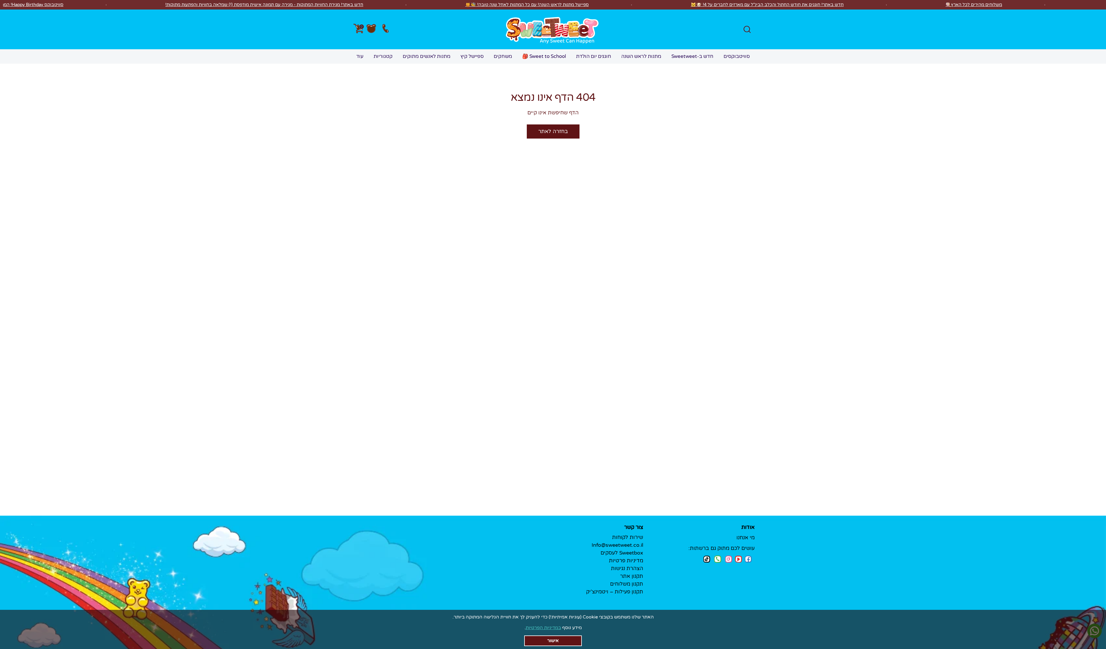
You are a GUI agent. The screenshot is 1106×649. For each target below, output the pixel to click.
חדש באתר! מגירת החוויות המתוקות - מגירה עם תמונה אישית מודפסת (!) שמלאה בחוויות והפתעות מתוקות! (264, 4)
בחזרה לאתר (553, 131)
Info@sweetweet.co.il (617, 545)
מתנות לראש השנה (641, 56)
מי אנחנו (745, 537)
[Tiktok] (706, 559)
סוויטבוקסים (737, 56)
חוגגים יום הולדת (593, 56)
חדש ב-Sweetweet (692, 56)
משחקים (503, 56)
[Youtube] (738, 559)
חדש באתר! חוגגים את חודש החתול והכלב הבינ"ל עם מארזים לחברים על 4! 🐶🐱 (767, 4)
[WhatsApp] (717, 560)
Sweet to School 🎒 (544, 56)
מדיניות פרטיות (626, 560)
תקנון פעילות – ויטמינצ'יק (614, 592)
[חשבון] (371, 29)
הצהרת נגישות (627, 568)
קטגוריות (383, 56)
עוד (359, 56)
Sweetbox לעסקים (622, 553)
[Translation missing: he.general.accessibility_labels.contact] (385, 29)
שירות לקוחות (627, 537)
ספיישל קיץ (472, 56)
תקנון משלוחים (626, 584)
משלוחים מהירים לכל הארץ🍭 (974, 4)
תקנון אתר (631, 576)
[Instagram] (728, 559)
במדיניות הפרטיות (543, 628)
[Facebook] (748, 559)
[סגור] (554, 639)
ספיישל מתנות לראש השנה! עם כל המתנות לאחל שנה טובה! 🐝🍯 (527, 4)
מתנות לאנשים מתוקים (426, 56)
